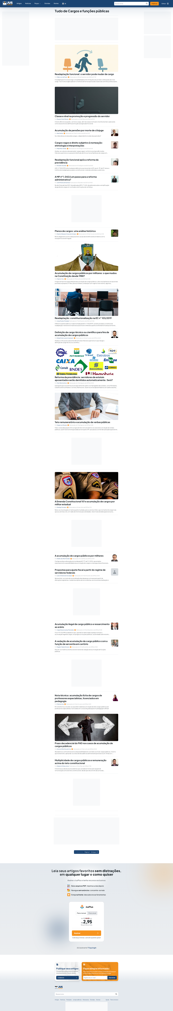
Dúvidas (47, 3)
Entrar (164, 4)
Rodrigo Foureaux (61, 507)
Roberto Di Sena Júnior (63, 766)
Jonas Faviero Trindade (63, 321)
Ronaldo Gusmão (61, 165)
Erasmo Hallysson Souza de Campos (66, 234)
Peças (37, 3)
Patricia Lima (60, 704)
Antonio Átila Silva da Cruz (64, 749)
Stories (56, 3)
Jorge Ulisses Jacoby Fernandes (65, 630)
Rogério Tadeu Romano (63, 647)
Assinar (77, 933)
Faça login (92, 948)
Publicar (154, 4)
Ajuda (107, 999)
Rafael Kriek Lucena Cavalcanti (65, 338)
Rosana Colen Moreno (63, 119)
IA (65, 4)
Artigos (19, 3)
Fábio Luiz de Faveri (62, 77)
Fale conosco (114, 999)
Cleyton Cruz (60, 279)
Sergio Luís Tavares (62, 425)
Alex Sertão (60, 133)
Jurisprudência (77, 999)
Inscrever (112, 978)
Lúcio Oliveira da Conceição (64, 575)
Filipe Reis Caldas (61, 148)
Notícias (28, 3)
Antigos (93, 852)
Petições (69, 999)
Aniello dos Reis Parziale (63, 558)
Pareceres (86, 999)
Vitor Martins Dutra (62, 383)
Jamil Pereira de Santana (63, 182)
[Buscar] (147, 4)
